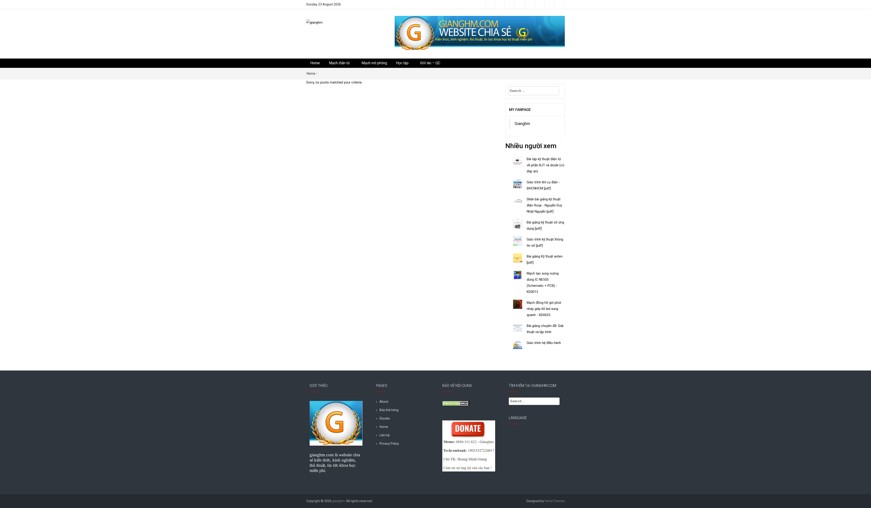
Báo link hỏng (389, 410)
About (383, 401)
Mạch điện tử (339, 63)
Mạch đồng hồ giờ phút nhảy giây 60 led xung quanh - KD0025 (544, 309)
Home (315, 63)
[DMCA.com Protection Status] (456, 403)
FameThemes (555, 501)
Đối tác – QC (430, 63)
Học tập (402, 63)
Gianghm (522, 123)
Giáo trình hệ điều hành (544, 343)
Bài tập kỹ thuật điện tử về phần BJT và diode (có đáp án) (545, 165)
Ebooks (384, 418)
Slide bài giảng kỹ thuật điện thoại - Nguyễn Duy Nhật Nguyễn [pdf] (544, 205)
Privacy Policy (389, 443)
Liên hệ (384, 435)
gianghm (338, 501)
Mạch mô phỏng (374, 63)
